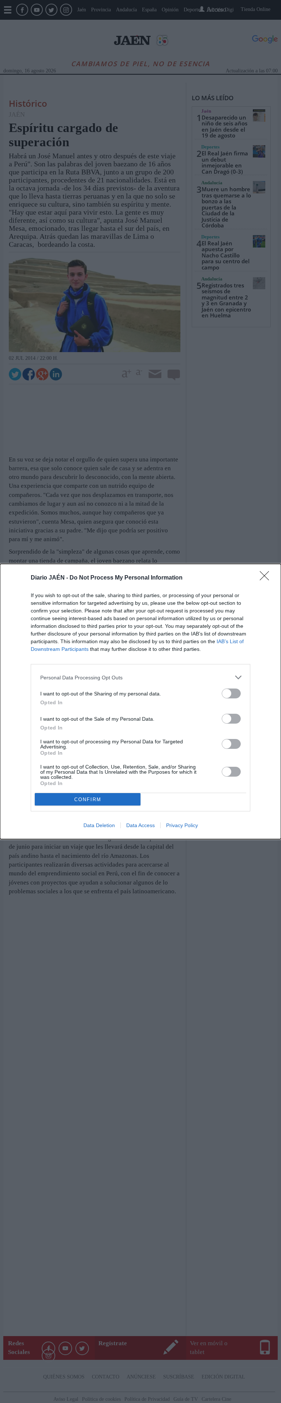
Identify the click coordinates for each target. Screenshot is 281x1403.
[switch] (231, 693)
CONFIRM (87, 799)
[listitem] (140, 677)
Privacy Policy (182, 825)
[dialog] (140, 701)
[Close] (267, 578)
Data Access (140, 825)
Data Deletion (99, 825)
